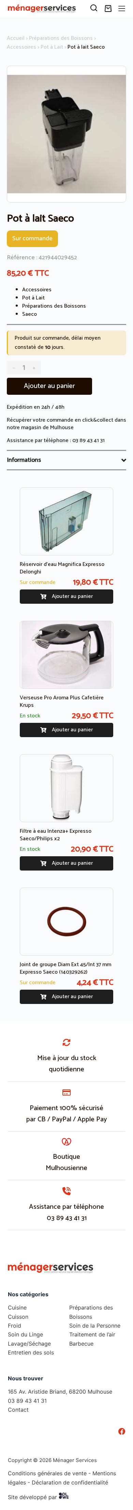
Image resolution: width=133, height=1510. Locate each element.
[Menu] (121, 8)
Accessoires (21, 47)
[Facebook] (121, 1431)
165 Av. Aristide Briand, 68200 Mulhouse (60, 1391)
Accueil (16, 38)
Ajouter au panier (49, 386)
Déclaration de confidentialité (70, 1482)
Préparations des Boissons (61, 38)
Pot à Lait (52, 47)
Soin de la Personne (94, 1325)
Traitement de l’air (92, 1334)
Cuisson (18, 1316)
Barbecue (81, 1343)
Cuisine (17, 1307)
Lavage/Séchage (29, 1343)
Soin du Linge (25, 1334)
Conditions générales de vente (47, 1473)
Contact (18, 1409)
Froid (14, 1325)
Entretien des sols (31, 1352)
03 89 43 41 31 (88, 440)
